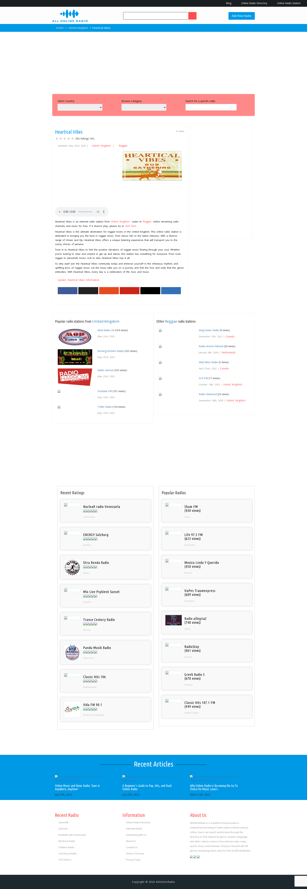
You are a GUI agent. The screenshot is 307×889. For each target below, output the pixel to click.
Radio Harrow (105, 370)
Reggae (123, 145)
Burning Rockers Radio (111, 351)
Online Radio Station (288, 3)
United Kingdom (78, 27)
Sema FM (63, 822)
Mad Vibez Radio (208, 362)
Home (59, 27)
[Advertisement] (153, 62)
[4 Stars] (68, 138)
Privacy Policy (133, 859)
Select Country (66, 101)
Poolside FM (105, 391)
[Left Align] (192, 16)
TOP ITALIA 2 (64, 859)
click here (130, 226)
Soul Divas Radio (67, 853)
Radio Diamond (208, 394)
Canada (230, 336)
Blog (228, 3)
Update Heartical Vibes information (78, 280)
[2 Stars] (61, 138)
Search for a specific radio (200, 101)
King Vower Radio (209, 330)
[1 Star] (57, 138)
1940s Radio (105, 406)
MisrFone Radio (66, 841)
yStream (63, 828)
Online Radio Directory (254, 3)
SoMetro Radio (66, 847)
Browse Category (132, 101)
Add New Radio (242, 16)
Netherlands (229, 352)
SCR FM (203, 378)
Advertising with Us (136, 834)
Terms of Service (135, 853)
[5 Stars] (72, 138)
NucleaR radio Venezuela (72, 834)
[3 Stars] (64, 138)
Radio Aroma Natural (211, 346)
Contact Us (132, 847)
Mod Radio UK (106, 330)
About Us (131, 841)
